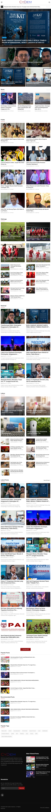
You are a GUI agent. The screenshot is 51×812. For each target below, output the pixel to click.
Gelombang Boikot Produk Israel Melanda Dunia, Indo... (22, 657)
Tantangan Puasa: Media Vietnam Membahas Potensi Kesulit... (37, 636)
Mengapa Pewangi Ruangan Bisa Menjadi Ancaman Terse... (36, 411)
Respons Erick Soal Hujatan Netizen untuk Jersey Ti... (16, 281)
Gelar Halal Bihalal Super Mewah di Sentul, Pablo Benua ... (37, 353)
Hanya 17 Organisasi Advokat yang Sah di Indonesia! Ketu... (37, 380)
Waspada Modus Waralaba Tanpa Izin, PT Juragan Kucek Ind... (11, 380)
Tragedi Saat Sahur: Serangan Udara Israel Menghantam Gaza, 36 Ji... (25, 107)
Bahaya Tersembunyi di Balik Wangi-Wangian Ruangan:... (16, 440)
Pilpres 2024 (4, 730)
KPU (17, 733)
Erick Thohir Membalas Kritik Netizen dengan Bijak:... (42, 281)
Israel (39, 730)
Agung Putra (4, 44)
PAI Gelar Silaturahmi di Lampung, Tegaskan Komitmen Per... (11, 609)
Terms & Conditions (44, 807)
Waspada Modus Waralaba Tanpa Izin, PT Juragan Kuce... (23, 664)
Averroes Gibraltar (4, 110)
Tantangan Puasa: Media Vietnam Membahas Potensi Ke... (11, 237)
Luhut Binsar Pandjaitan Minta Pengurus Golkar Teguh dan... (36, 139)
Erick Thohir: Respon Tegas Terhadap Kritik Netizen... (16, 273)
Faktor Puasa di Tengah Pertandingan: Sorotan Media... (13, 258)
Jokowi (10, 730)
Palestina (22, 733)
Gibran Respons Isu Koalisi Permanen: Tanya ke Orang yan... (37, 186)
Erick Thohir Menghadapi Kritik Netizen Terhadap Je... (43, 265)
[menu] (1, 2)
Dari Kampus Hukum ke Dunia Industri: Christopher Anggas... (36, 609)
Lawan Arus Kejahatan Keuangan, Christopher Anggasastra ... (11, 353)
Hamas (31, 733)
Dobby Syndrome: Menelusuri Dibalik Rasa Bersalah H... (42, 463)
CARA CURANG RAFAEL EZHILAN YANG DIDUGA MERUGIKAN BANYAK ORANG (21, 6)
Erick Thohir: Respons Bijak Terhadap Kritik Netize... (42, 273)
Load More (24, 649)
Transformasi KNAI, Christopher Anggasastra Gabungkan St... (11, 326)
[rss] (2, 795)
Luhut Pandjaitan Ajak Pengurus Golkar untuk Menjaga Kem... (12, 139)
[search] (49, 2)
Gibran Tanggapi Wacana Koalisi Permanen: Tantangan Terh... (12, 186)
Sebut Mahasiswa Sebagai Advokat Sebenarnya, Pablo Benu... (36, 82)
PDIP (36, 733)
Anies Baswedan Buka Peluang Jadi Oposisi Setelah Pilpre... (37, 210)
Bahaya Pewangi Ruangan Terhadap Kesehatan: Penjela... (12, 411)
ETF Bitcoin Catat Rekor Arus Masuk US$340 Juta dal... (16, 447)
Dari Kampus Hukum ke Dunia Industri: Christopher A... (22, 672)
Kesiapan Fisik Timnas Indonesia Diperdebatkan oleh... (36, 258)
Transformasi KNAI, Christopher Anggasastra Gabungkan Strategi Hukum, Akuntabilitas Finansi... (22, 63)
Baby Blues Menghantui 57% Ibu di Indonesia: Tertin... (42, 447)
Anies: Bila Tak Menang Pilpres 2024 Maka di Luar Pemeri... (12, 210)
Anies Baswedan (17, 730)
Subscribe (21, 788)
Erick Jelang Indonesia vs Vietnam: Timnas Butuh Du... (42, 288)
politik (12, 733)
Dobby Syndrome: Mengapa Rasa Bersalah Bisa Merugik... (17, 470)
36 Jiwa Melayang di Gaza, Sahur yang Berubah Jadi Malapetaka (7, 107)
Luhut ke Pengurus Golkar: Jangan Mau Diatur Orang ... (22, 688)
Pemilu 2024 (24, 730)
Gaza (27, 733)
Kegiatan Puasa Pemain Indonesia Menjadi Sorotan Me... (37, 237)
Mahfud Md (45, 730)
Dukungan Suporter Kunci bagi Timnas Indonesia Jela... (17, 288)
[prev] (47, 7)
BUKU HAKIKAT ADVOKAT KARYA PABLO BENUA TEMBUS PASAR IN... (11, 82)
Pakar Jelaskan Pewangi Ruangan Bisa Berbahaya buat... (13, 432)
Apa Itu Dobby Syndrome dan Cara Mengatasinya (42, 455)
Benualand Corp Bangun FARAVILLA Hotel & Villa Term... (23, 717)
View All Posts (46, 480)
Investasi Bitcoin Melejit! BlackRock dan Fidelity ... (41, 440)
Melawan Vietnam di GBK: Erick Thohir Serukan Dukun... (17, 296)
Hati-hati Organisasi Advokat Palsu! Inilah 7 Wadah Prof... (37, 582)
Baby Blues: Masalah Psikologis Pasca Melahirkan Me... (17, 455)
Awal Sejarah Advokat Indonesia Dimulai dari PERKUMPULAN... (11, 636)
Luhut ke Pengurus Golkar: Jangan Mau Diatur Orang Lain (12, 163)
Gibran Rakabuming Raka (7, 736)
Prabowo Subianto (5, 733)
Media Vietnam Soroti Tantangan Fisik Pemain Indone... (15, 266)
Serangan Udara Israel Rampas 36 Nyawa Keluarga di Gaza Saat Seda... (42, 107)
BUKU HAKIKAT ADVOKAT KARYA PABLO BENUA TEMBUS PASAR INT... (38, 326)
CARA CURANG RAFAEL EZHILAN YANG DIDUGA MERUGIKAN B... (24, 680)
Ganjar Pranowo (32, 730)
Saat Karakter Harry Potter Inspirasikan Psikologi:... (16, 463)
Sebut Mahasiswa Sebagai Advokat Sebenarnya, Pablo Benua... (12, 527)
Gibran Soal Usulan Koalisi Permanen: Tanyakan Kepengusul (35, 163)
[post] (25, 28)
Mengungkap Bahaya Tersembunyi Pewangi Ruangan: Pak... (37, 432)
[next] (49, 7)
